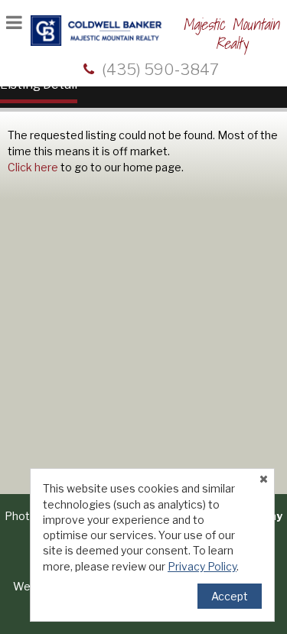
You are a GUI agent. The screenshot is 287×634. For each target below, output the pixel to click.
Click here (33, 167)
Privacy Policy (202, 566)
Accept (229, 596)
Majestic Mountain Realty (231, 34)
